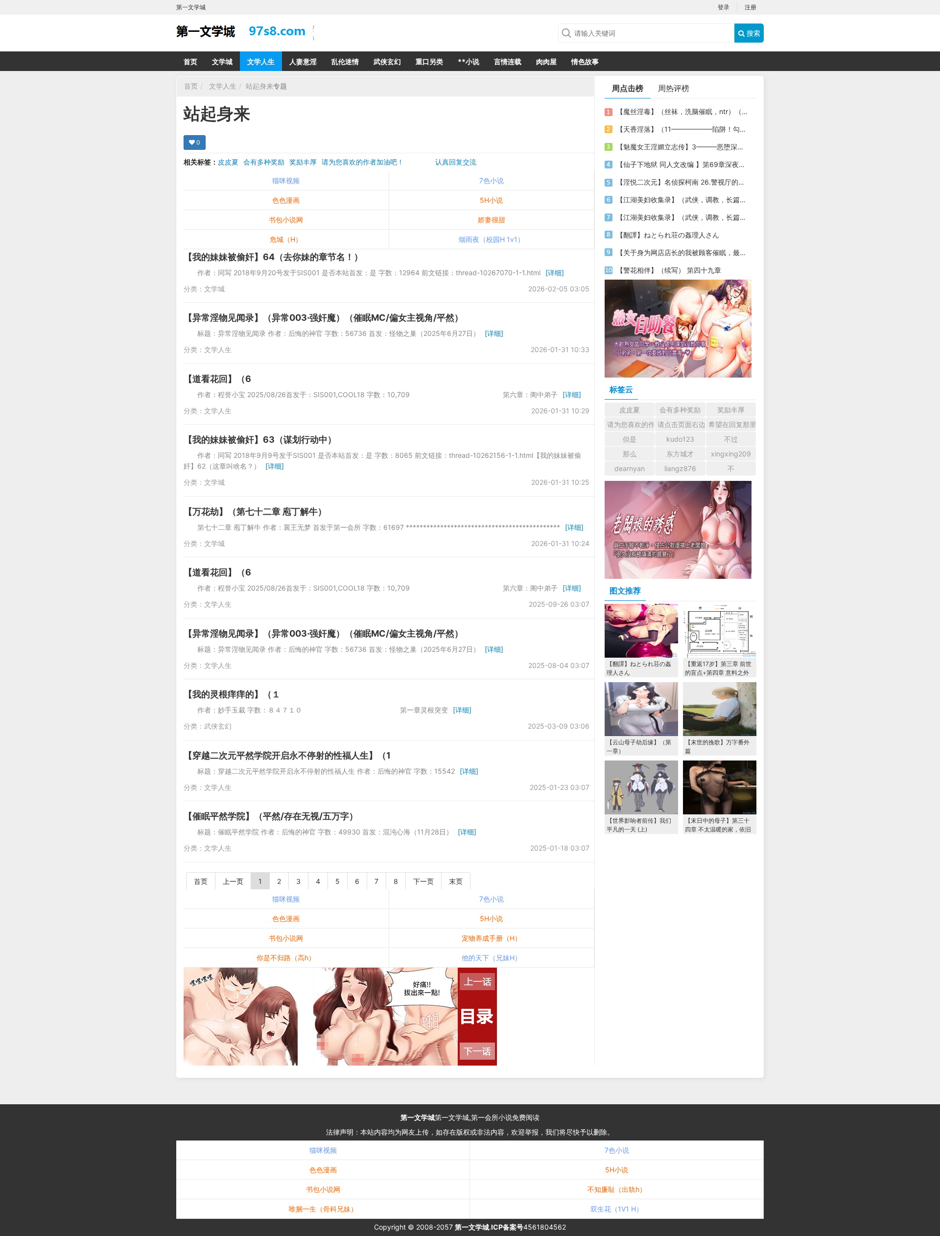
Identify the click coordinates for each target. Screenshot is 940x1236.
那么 (629, 454)
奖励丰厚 (303, 162)
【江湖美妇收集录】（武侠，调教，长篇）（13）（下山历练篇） (682, 217)
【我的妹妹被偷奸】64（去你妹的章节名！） (273, 257)
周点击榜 (627, 88)
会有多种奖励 (263, 162)
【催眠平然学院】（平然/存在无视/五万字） (271, 816)
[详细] (554, 272)
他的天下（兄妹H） (491, 957)
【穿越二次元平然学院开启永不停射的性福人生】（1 (287, 755)
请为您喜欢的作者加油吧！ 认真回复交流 (399, 162)
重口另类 (429, 61)
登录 (723, 7)
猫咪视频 (286, 180)
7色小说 (491, 180)
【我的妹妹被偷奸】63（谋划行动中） (260, 439)
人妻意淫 (303, 61)
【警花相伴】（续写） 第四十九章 (668, 270)
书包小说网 (286, 219)
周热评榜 (673, 88)
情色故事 (585, 61)
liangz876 (680, 468)
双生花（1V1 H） (616, 1209)
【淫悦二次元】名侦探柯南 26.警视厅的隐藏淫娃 (682, 182)
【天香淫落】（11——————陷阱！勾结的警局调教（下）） (682, 129)
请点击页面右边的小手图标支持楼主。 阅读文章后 (681, 424)
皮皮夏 (228, 162)
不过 (731, 439)
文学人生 (261, 61)
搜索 (752, 33)
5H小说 (491, 200)
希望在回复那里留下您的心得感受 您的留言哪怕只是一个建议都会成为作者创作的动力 (732, 424)
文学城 (222, 61)
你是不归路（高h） (286, 957)
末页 (456, 881)
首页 (190, 61)
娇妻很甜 (491, 219)
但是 (629, 439)
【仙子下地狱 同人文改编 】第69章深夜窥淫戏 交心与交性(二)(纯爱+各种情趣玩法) (682, 164)
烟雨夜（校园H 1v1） (491, 239)
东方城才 (680, 454)
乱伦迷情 (345, 61)
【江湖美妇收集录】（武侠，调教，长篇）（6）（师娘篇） (682, 199)
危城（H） (286, 239)
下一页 (423, 881)
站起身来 (259, 86)
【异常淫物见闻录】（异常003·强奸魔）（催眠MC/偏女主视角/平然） (323, 317)
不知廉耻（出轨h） (617, 1189)
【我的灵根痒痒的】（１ (232, 694)
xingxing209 (731, 454)
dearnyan (629, 468)
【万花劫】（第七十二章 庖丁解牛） (255, 511)
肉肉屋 (546, 61)
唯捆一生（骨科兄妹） (323, 1209)
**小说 (468, 61)
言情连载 (507, 61)
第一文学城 (417, 1117)
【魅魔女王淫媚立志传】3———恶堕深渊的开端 (682, 147)
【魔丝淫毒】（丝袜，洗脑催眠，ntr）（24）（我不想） (682, 111)
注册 (750, 7)
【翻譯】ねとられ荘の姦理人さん (667, 235)
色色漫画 (286, 200)
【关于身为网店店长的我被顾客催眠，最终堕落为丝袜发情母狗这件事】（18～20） (682, 252)
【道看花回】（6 (217, 379)
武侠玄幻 (387, 61)
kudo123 (680, 439)
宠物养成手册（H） (491, 938)
